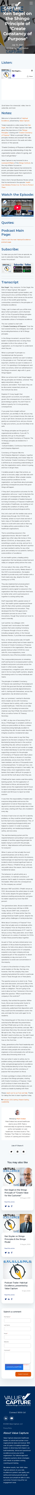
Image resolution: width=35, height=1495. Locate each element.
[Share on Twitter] (11, 1151)
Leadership (5, 1102)
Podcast (6, 1100)
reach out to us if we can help (16, 1093)
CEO (11, 1100)
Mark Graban (21, 1119)
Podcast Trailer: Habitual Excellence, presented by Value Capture (16, 1285)
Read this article (9, 1202)
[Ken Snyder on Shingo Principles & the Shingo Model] (17, 1223)
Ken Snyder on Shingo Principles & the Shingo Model (15, 1239)
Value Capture (24, 121)
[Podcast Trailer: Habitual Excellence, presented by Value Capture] (17, 1269)
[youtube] (11, 1418)
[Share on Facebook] (23, 1151)
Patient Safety (24, 1100)
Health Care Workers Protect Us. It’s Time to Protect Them (17, 184)
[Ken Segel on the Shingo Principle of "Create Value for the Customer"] (17, 1177)
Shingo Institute (24, 163)
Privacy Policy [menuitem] (7, 1428)
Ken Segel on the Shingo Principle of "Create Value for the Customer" (16, 1193)
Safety (15, 1100)
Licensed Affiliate (7, 163)
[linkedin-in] (5, 1418)
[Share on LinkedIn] (17, 1151)
